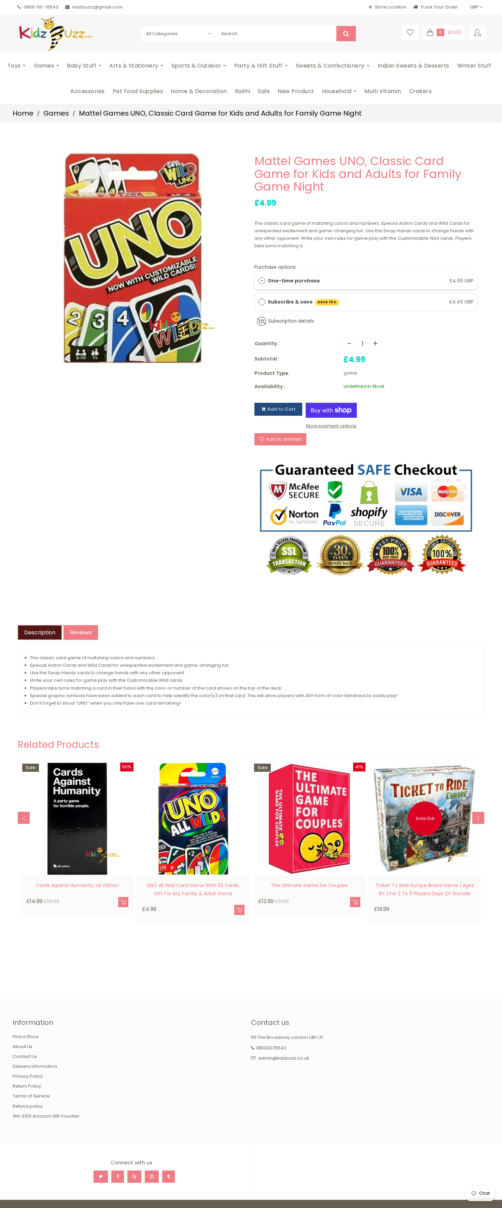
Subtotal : (266, 358)
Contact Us (25, 1056)
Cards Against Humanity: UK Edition (77, 885)
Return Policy (27, 1086)
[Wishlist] (410, 32)
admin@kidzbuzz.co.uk (283, 1058)
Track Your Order (438, 7)
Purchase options (275, 267)
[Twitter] (101, 1176)
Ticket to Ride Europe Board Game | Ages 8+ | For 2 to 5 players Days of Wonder (425, 889)
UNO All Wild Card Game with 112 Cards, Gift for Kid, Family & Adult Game (193, 889)
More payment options (331, 426)
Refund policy (28, 1106)
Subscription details (291, 321)
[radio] (262, 280)
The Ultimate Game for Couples (309, 885)
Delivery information (35, 1066)
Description (39, 632)
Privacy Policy (28, 1076)
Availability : (269, 386)
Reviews (81, 632)
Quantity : (266, 343)
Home (23, 113)
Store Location (390, 7)
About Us (22, 1046)
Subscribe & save (302, 301)
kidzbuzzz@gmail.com (97, 7)
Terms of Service (31, 1096)
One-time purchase (294, 280)
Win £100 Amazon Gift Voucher (46, 1116)
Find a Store (26, 1036)
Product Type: (272, 373)
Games (56, 113)
